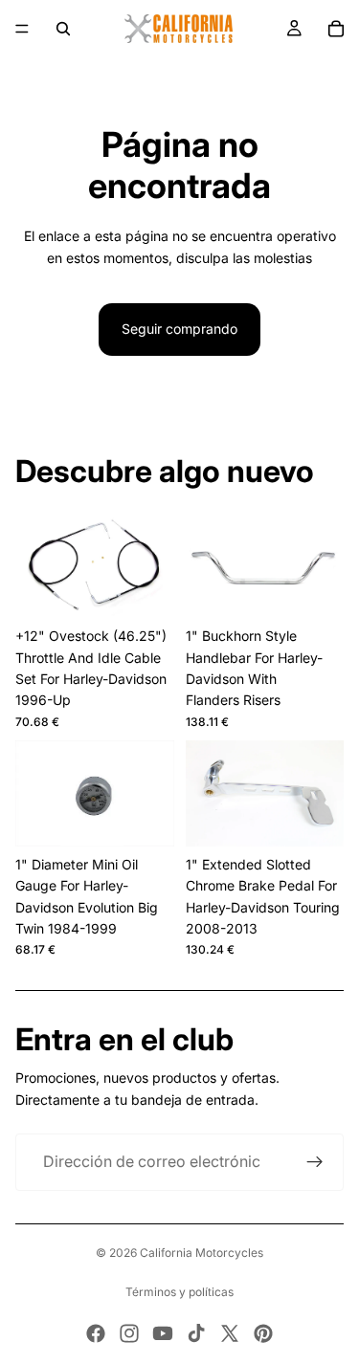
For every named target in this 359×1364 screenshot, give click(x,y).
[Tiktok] (196, 1333)
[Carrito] (336, 29)
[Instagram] (129, 1333)
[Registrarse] (315, 1162)
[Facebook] (95, 1333)
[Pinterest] (263, 1333)
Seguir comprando (179, 328)
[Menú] (22, 29)
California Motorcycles (201, 1252)
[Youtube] (162, 1333)
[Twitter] (229, 1333)
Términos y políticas (179, 1292)
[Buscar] (63, 29)
